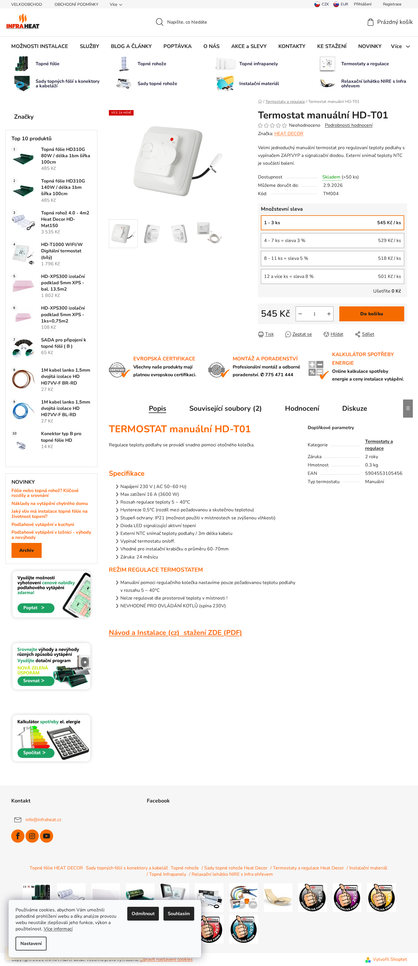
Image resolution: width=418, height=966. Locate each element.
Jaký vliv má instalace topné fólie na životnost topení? (49, 514)
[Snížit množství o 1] (300, 314)
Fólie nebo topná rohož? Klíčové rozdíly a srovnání (45, 493)
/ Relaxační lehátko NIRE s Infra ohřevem (231, 874)
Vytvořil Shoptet (390, 959)
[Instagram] (32, 836)
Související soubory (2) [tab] (225, 408)
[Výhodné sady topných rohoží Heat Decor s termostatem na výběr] (209, 897)
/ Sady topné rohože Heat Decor (234, 868)
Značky (24, 117)
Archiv (26, 550)
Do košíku (371, 314)
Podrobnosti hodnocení (349, 125)
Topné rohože (185, 868)
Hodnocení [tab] (302, 408)
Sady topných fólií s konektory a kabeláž (127, 868)
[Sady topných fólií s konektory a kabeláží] (140, 897)
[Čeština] (321, 4)
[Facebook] (17, 836)
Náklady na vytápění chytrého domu (49, 503)
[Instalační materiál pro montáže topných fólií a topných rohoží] (243, 897)
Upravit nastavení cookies (166, 959)
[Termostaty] (174, 897)
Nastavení (31, 943)
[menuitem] (39, 46)
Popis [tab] (157, 408)
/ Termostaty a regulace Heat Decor (307, 868)
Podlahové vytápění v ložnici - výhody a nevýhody (51, 535)
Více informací (58, 929)
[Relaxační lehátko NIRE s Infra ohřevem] (278, 897)
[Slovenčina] (340, 4)
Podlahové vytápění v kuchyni (42, 524)
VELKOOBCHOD (26, 4)
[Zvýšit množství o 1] (329, 314)
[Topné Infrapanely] (105, 897)
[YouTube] (46, 836)
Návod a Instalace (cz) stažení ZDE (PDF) (175, 632)
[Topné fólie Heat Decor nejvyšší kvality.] (36, 897)
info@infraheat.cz (43, 820)
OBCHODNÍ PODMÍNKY (76, 4)
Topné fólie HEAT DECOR (56, 868)
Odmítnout (143, 914)
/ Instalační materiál (367, 868)
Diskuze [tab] (354, 408)
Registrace (392, 4)
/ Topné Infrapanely (166, 874)
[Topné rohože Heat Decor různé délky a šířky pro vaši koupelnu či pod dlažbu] (71, 897)
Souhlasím (179, 914)
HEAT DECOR (288, 133)
